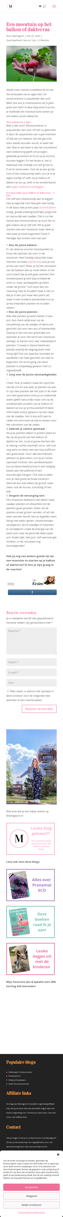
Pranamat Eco (15, 1076)
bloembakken (47, 207)
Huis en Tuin (29, 40)
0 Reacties (43, 40)
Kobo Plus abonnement (19, 1084)
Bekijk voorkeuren (32, 1204)
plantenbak (35, 262)
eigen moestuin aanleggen (27, 187)
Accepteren (31, 1187)
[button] (58, 1154)
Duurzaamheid (14, 40)
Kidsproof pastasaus (17, 1080)
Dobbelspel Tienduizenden (20, 1072)
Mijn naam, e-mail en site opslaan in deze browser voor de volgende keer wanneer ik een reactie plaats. (30, 695)
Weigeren (31, 1196)
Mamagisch (18, 35)
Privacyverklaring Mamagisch (31, 1212)
